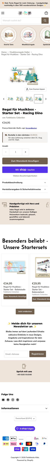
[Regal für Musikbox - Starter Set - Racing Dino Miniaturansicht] (10, 99)
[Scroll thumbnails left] (4, 99)
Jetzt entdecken (25, 311)
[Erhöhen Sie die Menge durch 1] (25, 152)
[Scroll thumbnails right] (45, 99)
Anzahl (5, 146)
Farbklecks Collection (15, 117)
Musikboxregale (28, 45)
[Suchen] (45, 20)
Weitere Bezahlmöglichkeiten (25, 176)
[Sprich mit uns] (24, 370)
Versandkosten (31, 128)
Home (4, 52)
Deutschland (24, 418)
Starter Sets (8, 45)
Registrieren (38, 353)
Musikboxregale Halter (20, 52)
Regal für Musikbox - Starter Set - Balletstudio (14, 288)
